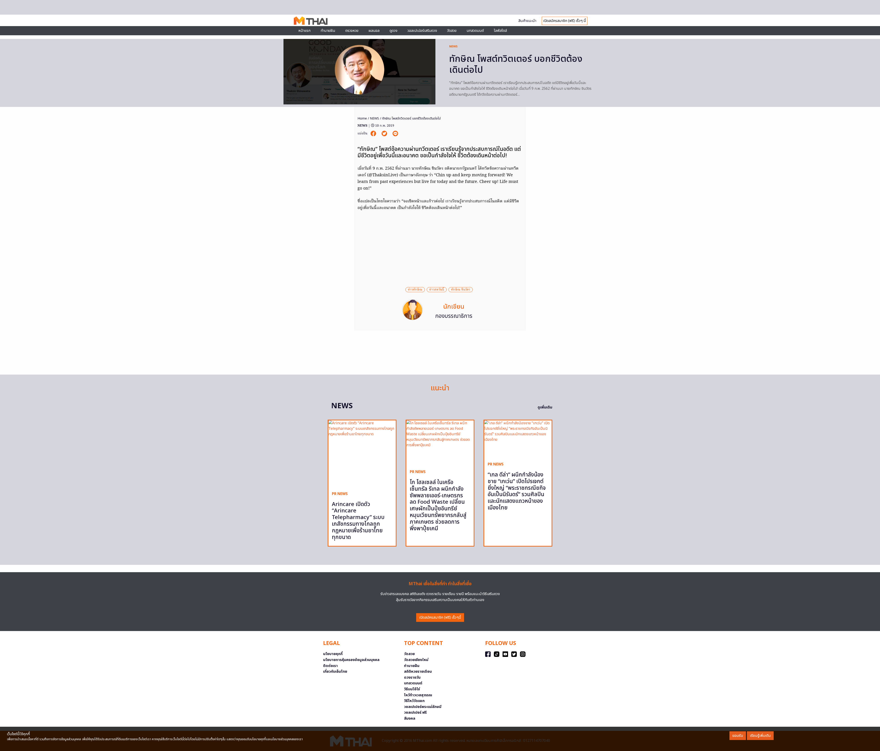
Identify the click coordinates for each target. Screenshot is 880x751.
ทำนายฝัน (328, 30)
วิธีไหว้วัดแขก (414, 701)
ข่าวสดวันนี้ (436, 289)
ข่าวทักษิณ (415, 289)
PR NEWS (340, 494)
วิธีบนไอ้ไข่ (412, 689)
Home (362, 118)
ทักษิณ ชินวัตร (460, 289)
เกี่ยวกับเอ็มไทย (335, 671)
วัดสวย (451, 30)
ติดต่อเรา (330, 666)
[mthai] (310, 20)
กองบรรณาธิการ (453, 316)
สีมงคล (409, 718)
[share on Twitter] (384, 133)
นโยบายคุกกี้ (333, 654)
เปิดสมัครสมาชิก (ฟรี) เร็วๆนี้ (440, 617)
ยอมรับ (737, 735)
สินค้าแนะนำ (527, 21)
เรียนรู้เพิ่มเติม (760, 735)
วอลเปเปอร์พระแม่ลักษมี (422, 707)
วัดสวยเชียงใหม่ (416, 660)
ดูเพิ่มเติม (545, 407)
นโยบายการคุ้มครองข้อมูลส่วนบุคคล (351, 660)
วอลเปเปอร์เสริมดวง (422, 30)
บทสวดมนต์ (475, 30)
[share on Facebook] (373, 133)
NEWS (453, 46)
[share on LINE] (395, 133)
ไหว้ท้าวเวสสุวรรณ (418, 695)
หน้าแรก (304, 30)
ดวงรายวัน (412, 677)
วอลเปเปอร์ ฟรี (415, 712)
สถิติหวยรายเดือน (418, 671)
